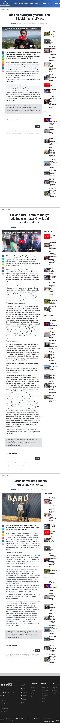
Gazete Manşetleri (44, 702)
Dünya (21, 3)
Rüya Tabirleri (55, 692)
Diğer (48, 3)
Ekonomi (26, 3)
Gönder (37, 126)
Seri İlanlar (44, 698)
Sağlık (36, 3)
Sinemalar (44, 696)
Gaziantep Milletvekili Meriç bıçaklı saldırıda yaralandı (52, 130)
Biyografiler (54, 690)
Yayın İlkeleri (3, 702)
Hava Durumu (45, 687)
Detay (46, 721)
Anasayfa (3, 9)
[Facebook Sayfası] (1, 692)
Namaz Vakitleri (45, 690)
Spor (40, 3)
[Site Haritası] (2, 695)
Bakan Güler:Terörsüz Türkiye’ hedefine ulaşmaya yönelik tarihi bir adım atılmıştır (53, 120)
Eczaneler (44, 692)
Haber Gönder (4, 711)
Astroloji (54, 693)
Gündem (16, 3)
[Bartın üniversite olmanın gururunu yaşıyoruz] (21, 507)
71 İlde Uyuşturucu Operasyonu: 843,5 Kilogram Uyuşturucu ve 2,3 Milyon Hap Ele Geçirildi (52, 152)
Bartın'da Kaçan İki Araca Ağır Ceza (52, 91)
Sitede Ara (54, 687)
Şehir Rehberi (45, 700)
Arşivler (25, 695)
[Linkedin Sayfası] (12, 692)
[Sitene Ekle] (4, 695)
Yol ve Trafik (44, 688)
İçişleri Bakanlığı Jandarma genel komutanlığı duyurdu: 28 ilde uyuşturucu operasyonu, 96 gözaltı (52, 193)
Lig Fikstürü (44, 693)
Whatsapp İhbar (4, 710)
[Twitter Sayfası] (4, 692)
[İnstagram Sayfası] (6, 692)
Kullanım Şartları (4, 708)
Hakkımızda (3, 700)
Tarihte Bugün (45, 695)
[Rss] (14, 692)
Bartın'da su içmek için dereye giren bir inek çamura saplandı (52, 77)
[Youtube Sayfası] (9, 692)
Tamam (52, 721)
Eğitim (8, 475)
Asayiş (44, 3)
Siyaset (31, 3)
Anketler (54, 688)
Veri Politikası (4, 703)
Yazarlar (25, 692)
